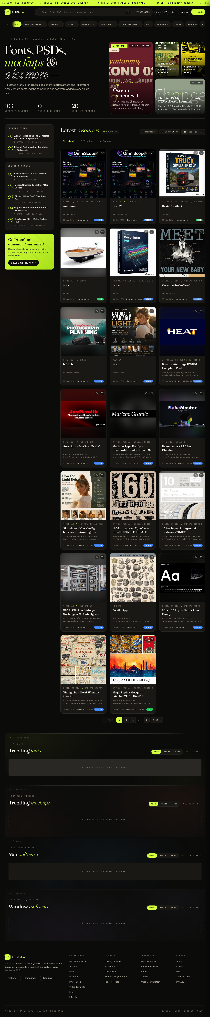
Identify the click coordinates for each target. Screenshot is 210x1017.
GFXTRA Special (33, 24)
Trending (88, 141)
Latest (70, 141)
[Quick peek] (96, 153)
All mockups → (192, 803)
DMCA (179, 971)
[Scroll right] (202, 24)
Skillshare (110, 966)
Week (156, 752)
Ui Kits (178, 24)
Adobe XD (193, 24)
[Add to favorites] (102, 153)
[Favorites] (165, 12)
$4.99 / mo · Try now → (23, 262)
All (17, 24)
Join (200, 11)
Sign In (184, 12)
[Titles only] (202, 131)
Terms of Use (183, 976)
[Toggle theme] (157, 12)
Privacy (180, 981)
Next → (157, 719)
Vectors (54, 24)
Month (167, 752)
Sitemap (166, 1011)
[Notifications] (173, 12)
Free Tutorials (112, 981)
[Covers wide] (190, 131)
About (179, 961)
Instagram (30, 977)
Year (177, 752)
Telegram (47, 977)
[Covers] (185, 131)
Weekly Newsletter (150, 981)
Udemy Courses (113, 961)
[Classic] (196, 131)
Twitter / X (12, 977)
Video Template (129, 24)
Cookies (189, 1011)
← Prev (109, 719)
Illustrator (87, 24)
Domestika (110, 971)
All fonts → (193, 751)
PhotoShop (106, 24)
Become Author (149, 961)
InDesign (161, 24)
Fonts (70, 24)
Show (170, 131)
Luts (148, 24)
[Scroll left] (7, 24)
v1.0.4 (201, 1011)
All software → (191, 855)
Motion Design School (116, 976)
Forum (144, 971)
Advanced (145, 12)
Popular (107, 141)
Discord (144, 976)
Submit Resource (149, 966)
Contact (180, 966)
